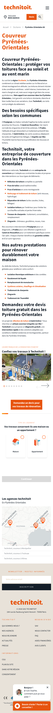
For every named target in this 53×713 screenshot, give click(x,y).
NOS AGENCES (8, 630)
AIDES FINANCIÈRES (43, 640)
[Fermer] (47, 687)
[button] (36, 526)
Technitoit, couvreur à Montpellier (17, 548)
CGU (4, 659)
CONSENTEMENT (9, 674)
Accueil (6, 27)
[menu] (47, 8)
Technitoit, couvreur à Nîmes (15, 558)
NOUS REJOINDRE (9, 635)
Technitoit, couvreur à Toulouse (16, 553)
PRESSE (5, 645)
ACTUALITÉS (7, 640)
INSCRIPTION (26, 587)
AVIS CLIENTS (40, 645)
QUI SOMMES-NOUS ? (11, 626)
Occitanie (17, 27)
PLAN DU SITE (7, 664)
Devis (31, 16)
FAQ (36, 635)
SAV (36, 626)
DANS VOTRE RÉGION (10, 669)
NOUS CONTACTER (42, 630)
